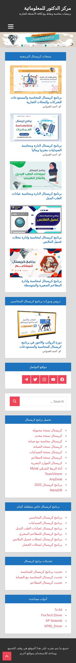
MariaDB (56, 490)
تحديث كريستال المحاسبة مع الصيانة (39, 577)
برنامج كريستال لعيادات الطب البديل (39, 528)
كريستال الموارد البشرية (46, 463)
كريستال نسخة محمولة (47, 430)
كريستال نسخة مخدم (48, 435)
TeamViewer (53, 474)
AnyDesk (55, 479)
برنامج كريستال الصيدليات (45, 523)
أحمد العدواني (49, 106)
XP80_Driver (53, 626)
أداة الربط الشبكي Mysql (46, 468)
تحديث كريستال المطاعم (46, 582)
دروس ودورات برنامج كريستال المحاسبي (36, 301)
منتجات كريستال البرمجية (35, 56)
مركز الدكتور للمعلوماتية (47, 8)
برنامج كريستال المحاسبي (45, 517)
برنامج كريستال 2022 (48, 484)
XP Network (54, 620)
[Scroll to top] (7, 656)
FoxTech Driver (51, 615)
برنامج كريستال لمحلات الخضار (42, 544)
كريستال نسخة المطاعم (46, 457)
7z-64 (58, 609)
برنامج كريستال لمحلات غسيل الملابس (37, 539)
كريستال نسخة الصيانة (47, 446)
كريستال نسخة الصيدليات (45, 452)
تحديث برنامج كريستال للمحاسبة (41, 571)
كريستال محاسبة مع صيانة (45, 441)
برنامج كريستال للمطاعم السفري (40, 533)
